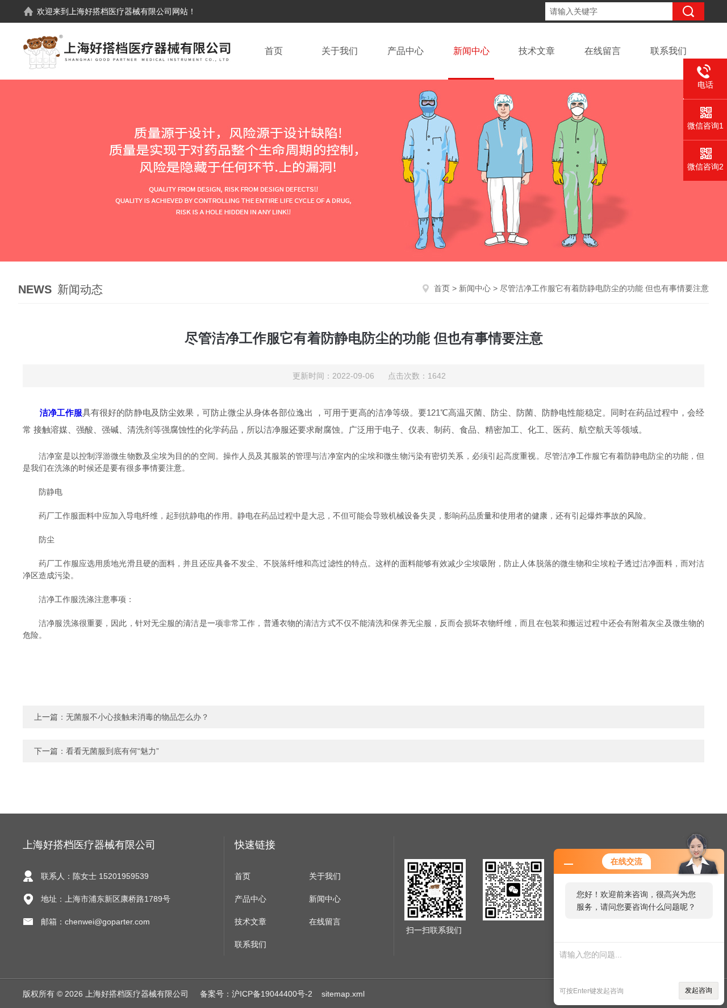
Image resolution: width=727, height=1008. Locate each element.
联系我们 (668, 51)
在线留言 (602, 51)
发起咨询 (698, 990)
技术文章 (537, 51)
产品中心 (405, 51)
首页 (274, 51)
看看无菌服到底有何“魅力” (112, 751)
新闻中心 (471, 51)
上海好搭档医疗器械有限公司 (120, 11)
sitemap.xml (343, 993)
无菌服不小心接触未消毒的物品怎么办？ (137, 716)
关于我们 (339, 51)
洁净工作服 (61, 412)
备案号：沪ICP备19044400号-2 (256, 993)
